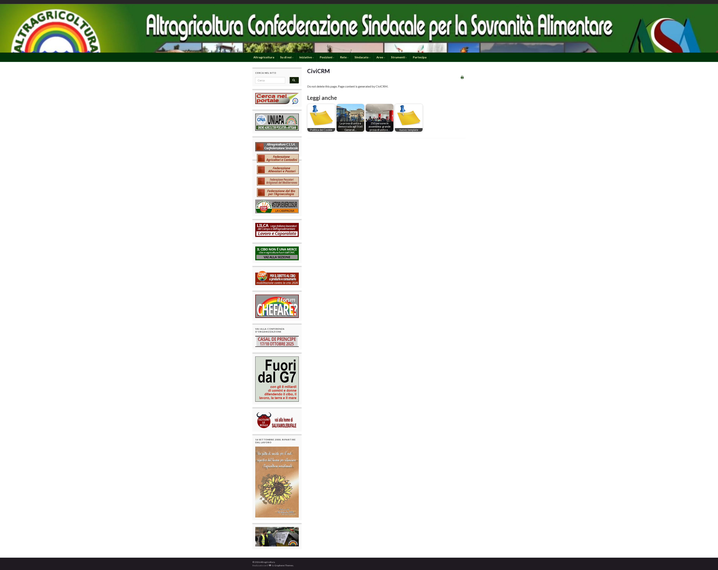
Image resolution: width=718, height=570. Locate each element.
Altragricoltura (263, 57)
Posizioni (326, 57)
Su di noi (286, 57)
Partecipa (419, 57)
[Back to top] (709, 561)
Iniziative (305, 57)
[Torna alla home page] (359, 28)
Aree (380, 57)
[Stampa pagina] (462, 77)
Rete (343, 57)
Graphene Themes (283, 565)
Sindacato (362, 57)
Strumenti (398, 57)
